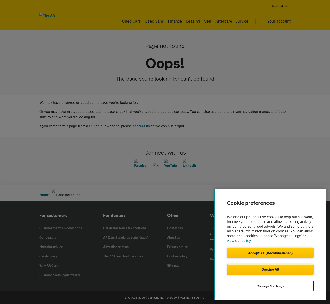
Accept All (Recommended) (270, 253)
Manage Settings (270, 286)
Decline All (270, 269)
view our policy (239, 241)
